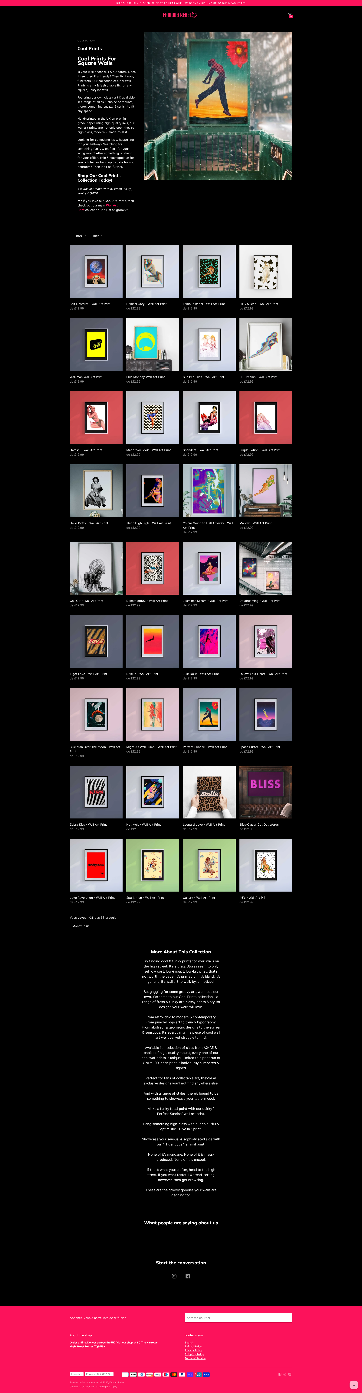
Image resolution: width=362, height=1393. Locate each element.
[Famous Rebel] (180, 15)
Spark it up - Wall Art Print (145, 897)
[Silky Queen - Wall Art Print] (265, 271)
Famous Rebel (116, 1382)
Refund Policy (193, 1346)
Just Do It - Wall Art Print (201, 674)
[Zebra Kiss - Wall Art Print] (96, 792)
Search (189, 1342)
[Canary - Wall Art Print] (209, 865)
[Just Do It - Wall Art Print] (209, 641)
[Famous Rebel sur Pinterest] (284, 1374)
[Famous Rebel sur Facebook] (279, 1374)
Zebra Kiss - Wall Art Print (88, 824)
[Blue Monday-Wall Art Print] (152, 344)
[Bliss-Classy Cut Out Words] (265, 792)
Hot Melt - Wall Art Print (143, 824)
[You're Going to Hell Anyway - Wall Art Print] (209, 490)
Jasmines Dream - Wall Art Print (206, 601)
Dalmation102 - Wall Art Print (147, 601)
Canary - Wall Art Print (199, 897)
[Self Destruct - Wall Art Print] (96, 271)
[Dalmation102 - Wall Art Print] (152, 568)
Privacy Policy (193, 1350)
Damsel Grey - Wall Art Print (146, 304)
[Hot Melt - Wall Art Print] (152, 792)
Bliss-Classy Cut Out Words (259, 824)
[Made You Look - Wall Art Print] (152, 417)
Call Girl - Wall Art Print (86, 601)
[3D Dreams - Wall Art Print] (265, 344)
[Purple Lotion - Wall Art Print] (265, 417)
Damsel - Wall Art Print (86, 450)
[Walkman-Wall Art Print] (96, 344)
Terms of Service (195, 1358)
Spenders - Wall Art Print (200, 450)
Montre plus (80, 926)
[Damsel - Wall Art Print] (96, 417)
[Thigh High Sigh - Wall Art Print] (152, 490)
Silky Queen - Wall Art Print (258, 304)
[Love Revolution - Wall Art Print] (96, 865)
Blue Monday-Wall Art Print (145, 377)
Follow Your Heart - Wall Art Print (263, 674)
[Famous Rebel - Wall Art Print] (209, 271)
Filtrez (78, 236)
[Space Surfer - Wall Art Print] (265, 714)
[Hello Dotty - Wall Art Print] (96, 490)
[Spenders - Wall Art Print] (209, 417)
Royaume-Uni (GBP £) (98, 1374)
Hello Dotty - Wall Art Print (89, 523)
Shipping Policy (194, 1354)
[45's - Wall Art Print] (265, 865)
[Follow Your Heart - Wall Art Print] (265, 641)
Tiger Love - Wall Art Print (88, 674)
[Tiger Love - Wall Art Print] (96, 641)
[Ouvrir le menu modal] (72, 15)
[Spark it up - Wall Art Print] (152, 865)
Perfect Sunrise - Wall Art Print (205, 747)
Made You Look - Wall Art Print (148, 450)
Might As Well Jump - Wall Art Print (151, 747)
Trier (95, 236)
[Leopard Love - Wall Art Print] (209, 792)
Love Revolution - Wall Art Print (92, 897)
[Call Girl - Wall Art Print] (96, 568)
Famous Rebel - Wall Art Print (204, 304)
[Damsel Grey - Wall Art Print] (152, 271)
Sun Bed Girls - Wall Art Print (203, 377)
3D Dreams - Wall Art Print (258, 377)
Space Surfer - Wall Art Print (259, 747)
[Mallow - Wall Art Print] (265, 490)
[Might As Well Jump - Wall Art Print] (152, 714)
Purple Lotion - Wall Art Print (260, 450)
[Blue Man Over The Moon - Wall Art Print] (96, 714)
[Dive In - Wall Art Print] (152, 641)
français (75, 1374)
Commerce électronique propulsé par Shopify (93, 1386)
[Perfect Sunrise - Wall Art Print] (209, 714)
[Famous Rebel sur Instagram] (289, 1374)
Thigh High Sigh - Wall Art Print (148, 523)
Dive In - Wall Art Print (142, 674)
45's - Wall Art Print (253, 897)
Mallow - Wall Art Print (255, 523)
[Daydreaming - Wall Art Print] (265, 568)
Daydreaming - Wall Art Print (260, 601)
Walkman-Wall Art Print (86, 377)
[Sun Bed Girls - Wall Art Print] (209, 344)
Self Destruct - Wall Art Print (90, 304)
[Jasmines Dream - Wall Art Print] (209, 568)
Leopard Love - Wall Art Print (204, 824)
